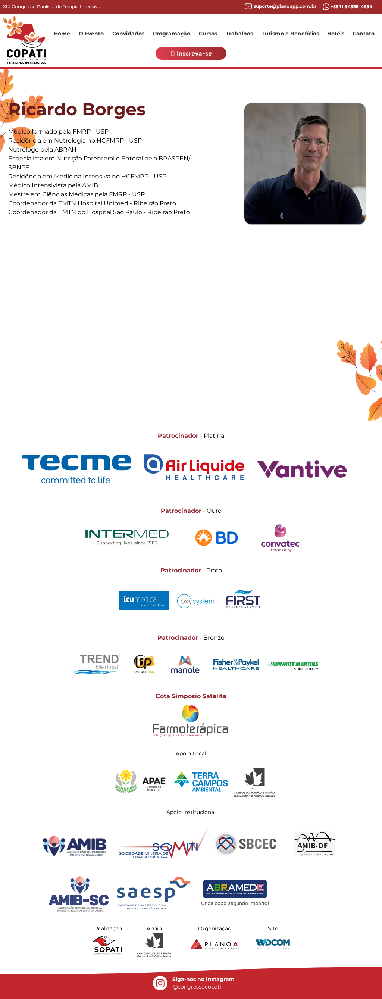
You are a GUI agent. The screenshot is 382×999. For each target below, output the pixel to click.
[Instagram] (160, 983)
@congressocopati (196, 986)
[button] (91, 33)
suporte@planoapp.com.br (285, 6)
